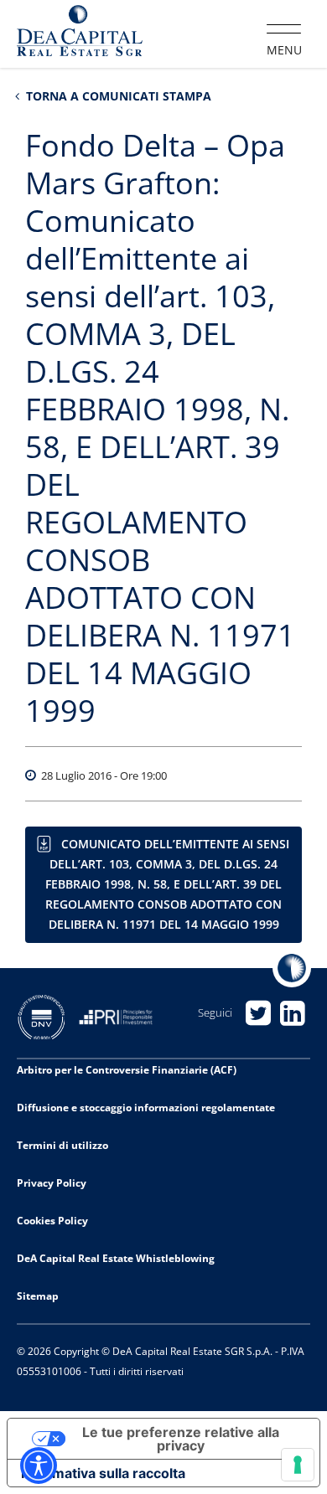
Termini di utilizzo (62, 1145)
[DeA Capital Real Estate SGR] (80, 32)
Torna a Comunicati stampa (117, 96)
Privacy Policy (51, 1183)
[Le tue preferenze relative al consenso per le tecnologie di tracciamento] (298, 1465)
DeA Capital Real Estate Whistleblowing (116, 1258)
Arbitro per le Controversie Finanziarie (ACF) (126, 1070)
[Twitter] (258, 1013)
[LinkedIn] (293, 1013)
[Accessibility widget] (38, 1465)
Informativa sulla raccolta (103, 1473)
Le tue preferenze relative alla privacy (180, 1439)
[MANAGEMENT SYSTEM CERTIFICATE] (48, 1015)
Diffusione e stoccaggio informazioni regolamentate (146, 1107)
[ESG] (122, 1015)
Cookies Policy (52, 1220)
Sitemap (38, 1296)
